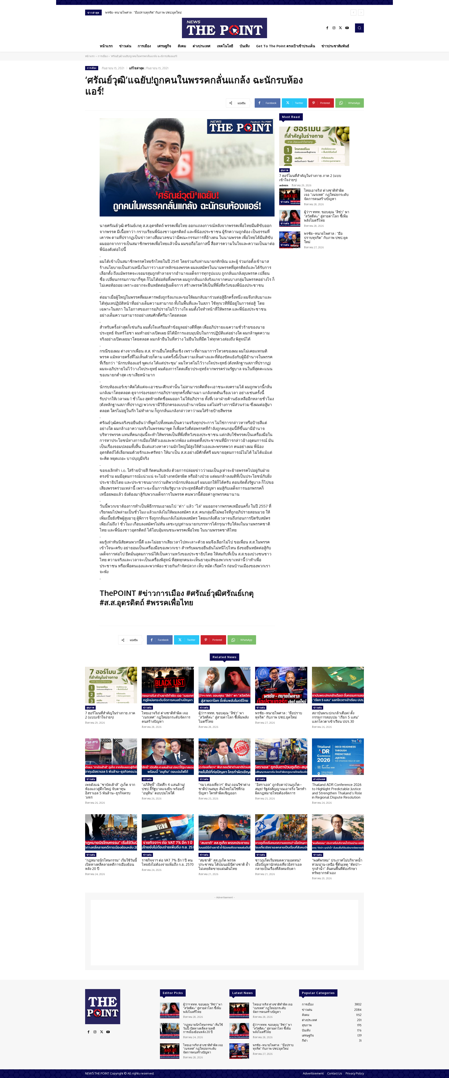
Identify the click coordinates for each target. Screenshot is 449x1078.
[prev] (353, 12)
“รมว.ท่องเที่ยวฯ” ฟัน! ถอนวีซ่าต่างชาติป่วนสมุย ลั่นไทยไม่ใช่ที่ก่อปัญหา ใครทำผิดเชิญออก (224, 788)
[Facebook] (327, 28)
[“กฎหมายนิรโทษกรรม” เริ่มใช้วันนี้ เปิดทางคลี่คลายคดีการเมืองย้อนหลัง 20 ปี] (111, 832)
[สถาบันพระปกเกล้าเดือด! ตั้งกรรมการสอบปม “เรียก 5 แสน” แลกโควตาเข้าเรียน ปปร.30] (338, 685)
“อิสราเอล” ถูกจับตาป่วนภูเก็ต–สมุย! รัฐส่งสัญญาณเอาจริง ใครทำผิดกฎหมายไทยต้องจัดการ (280, 788)
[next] (361, 12)
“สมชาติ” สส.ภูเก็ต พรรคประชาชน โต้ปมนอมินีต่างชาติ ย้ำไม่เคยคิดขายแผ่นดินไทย (224, 864)
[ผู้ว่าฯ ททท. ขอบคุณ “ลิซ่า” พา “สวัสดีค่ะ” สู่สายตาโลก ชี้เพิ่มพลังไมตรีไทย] (289, 218)
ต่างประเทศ (319, 779)
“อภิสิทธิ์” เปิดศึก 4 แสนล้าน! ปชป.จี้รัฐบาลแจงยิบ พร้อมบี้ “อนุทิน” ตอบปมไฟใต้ (163, 788)
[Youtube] (347, 28)
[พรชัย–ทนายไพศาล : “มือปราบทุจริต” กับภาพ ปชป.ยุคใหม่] (289, 239)
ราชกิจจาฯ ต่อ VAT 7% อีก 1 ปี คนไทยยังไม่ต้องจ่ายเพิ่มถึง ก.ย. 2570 (168, 862)
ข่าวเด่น (285, 201)
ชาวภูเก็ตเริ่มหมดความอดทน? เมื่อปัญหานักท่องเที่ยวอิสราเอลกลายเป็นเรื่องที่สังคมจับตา (278, 864)
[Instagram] (334, 28)
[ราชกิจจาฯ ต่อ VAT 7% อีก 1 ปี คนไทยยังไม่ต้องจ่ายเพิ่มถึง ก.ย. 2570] (168, 832)
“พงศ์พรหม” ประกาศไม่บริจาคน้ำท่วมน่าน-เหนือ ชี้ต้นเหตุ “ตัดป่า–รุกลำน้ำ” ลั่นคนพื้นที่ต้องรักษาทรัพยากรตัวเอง (337, 866)
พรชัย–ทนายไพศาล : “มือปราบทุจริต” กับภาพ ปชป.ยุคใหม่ (143, 12)
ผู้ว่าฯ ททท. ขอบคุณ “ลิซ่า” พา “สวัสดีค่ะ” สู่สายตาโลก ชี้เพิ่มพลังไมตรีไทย (326, 216)
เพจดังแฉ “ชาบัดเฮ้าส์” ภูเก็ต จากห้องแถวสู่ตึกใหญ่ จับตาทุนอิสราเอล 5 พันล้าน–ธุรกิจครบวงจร (110, 790)
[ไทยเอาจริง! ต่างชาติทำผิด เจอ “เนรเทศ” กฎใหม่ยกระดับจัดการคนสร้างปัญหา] (289, 196)
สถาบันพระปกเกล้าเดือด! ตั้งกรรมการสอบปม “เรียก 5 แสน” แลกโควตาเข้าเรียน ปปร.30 (335, 717)
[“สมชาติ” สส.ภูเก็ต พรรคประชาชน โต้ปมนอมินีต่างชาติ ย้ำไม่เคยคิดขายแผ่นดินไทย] (224, 832)
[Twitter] (340, 28)
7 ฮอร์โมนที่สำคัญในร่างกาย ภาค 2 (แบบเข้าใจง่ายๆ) (310, 177)
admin (283, 185)
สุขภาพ (284, 170)
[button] (359, 27)
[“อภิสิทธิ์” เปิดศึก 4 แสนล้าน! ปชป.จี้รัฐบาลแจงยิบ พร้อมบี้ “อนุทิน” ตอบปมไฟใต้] (168, 756)
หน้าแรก (90, 56)
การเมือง (103, 56)
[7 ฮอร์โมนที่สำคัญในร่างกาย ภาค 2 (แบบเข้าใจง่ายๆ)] (314, 146)
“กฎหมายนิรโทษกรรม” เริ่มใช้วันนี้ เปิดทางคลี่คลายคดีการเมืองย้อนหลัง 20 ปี (111, 864)
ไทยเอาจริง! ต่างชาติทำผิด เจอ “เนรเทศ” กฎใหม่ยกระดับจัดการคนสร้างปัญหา (326, 194)
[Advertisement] (224, 932)
